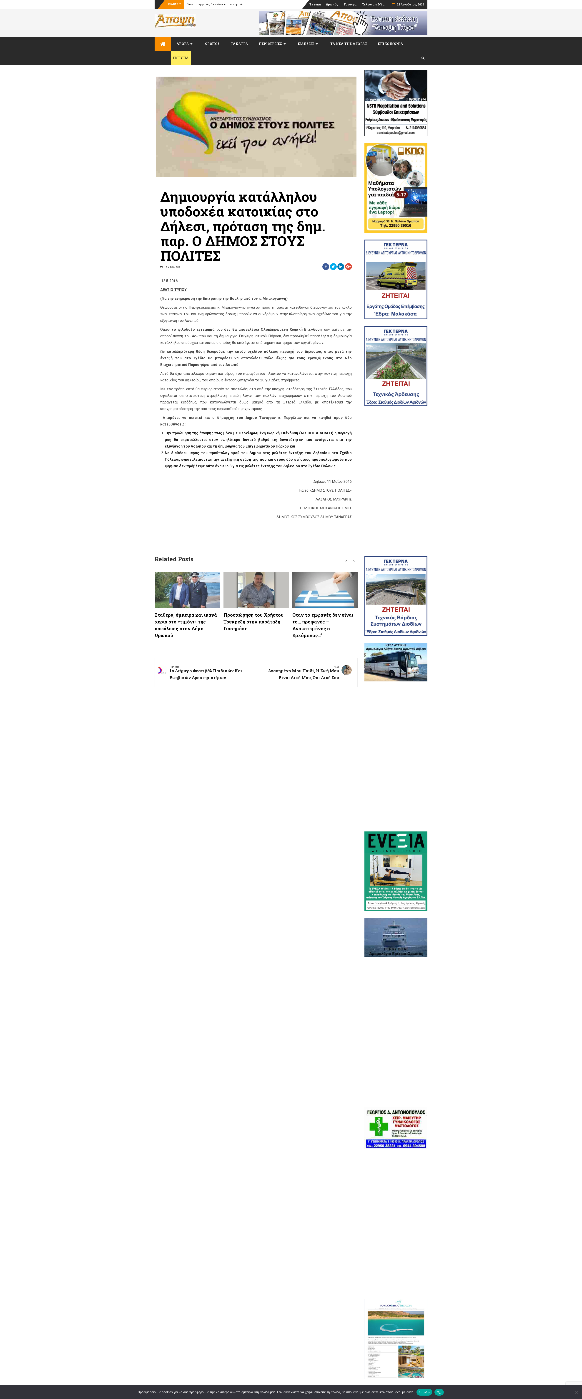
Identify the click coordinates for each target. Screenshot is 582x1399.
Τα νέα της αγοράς (348, 44)
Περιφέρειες (270, 44)
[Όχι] (576, 1392)
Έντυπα (315, 4)
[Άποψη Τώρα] (163, 44)
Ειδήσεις (306, 44)
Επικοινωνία (390, 44)
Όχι (439, 1392)
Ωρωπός (332, 4)
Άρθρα (182, 44)
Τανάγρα (350, 4)
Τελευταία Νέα (373, 4)
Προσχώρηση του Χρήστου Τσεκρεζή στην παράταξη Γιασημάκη (253, 621)
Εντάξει (424, 1392)
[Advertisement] (396, 481)
